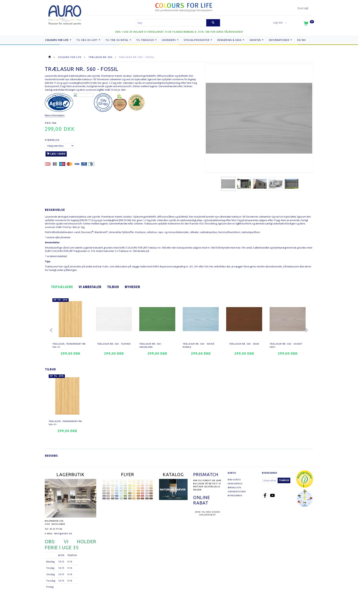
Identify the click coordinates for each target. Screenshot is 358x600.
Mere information (55, 115)
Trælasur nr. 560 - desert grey (286, 345)
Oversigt (302, 8)
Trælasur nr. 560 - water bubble (198, 345)
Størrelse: (52, 140)
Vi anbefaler (90, 287)
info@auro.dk (63, 533)
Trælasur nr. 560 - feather (114, 344)
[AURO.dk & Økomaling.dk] (65, 14)
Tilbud (113, 287)
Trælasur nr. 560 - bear (244, 344)
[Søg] (213, 22)
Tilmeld (284, 480)
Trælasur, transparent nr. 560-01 (69, 345)
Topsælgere (62, 287)
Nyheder (132, 287)
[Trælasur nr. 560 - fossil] (259, 118)
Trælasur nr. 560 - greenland (151, 345)
